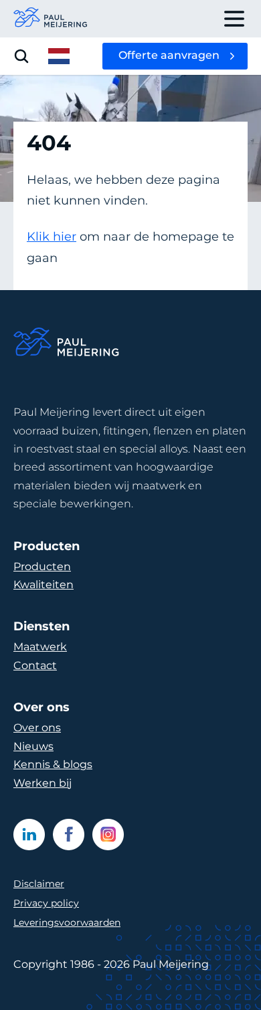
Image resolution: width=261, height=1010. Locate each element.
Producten (42, 566)
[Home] (66, 344)
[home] (50, 18)
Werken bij (42, 783)
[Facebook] (68, 834)
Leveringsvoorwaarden (66, 922)
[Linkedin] (29, 834)
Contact (35, 665)
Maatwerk (40, 646)
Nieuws (33, 746)
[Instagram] (108, 834)
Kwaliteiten (43, 584)
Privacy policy (46, 903)
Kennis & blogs (52, 764)
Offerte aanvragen (169, 55)
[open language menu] (59, 56)
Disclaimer (38, 884)
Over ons (37, 727)
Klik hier (51, 236)
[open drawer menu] (234, 18)
